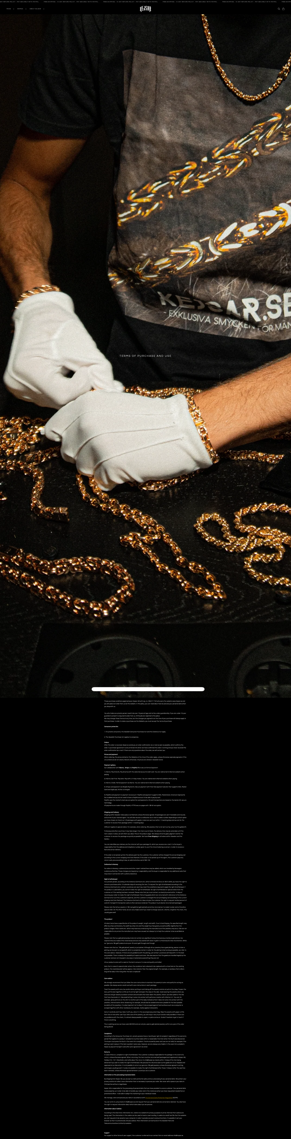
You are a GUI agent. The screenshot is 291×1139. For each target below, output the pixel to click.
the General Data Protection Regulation (159, 1098)
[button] (9, 9)
